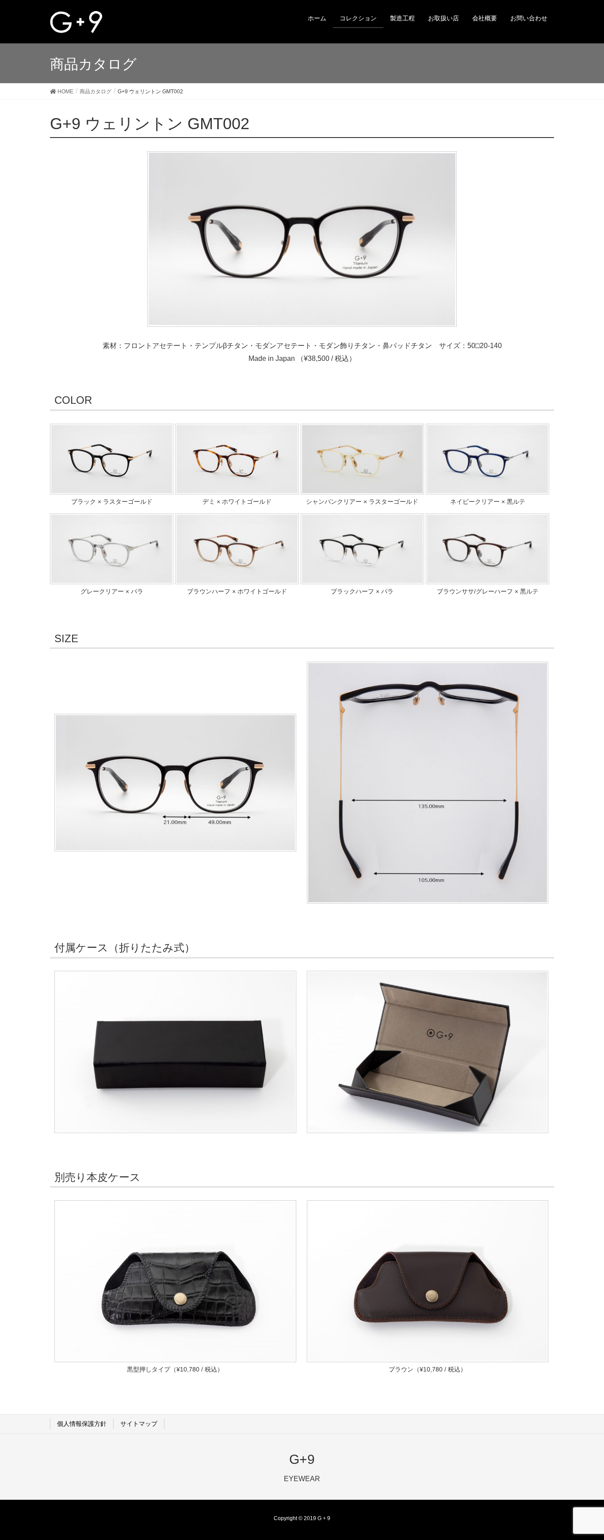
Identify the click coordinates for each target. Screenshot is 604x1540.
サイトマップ (138, 1423)
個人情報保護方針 (82, 1423)
